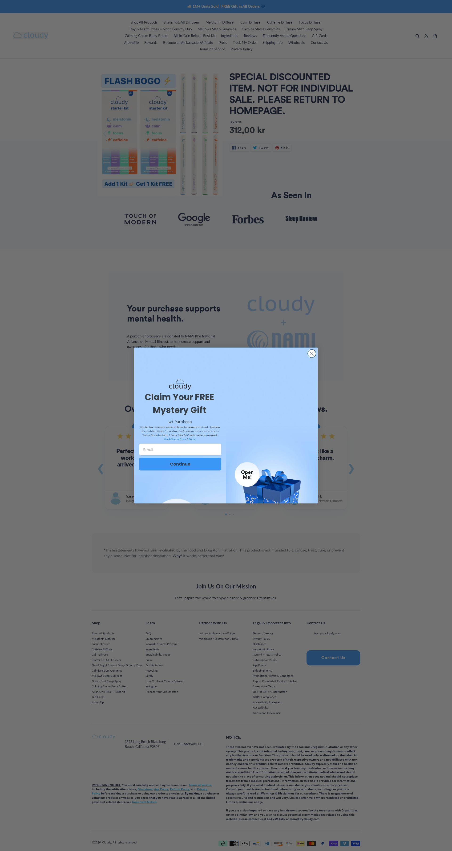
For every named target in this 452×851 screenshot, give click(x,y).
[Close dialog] (312, 353)
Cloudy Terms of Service (175, 439)
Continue (180, 464)
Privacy (192, 439)
